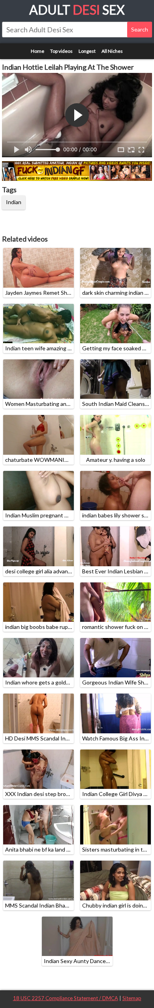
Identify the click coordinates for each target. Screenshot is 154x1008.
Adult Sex (77, 9)
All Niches (112, 51)
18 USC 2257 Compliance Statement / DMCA (65, 998)
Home (37, 51)
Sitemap (131, 998)
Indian (13, 202)
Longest (87, 51)
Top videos (61, 51)
